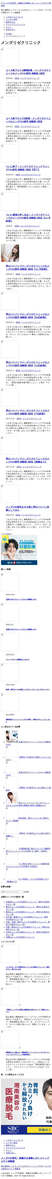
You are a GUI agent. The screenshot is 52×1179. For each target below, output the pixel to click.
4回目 (17, 226)
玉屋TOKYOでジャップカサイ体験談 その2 (21, 599)
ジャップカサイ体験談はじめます (17, 659)
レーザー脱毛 (11, 19)
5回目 (17, 78)
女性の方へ (10, 30)
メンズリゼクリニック (30, 78)
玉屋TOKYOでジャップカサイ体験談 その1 (21, 629)
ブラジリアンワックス (15, 25)
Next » (9, 534)
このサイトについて (14, 17)
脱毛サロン (10, 22)
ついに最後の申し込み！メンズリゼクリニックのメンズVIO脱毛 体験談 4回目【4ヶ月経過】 (28, 217)
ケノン (9, 27)
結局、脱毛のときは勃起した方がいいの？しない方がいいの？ (28, 689)
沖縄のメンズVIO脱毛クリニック (20, 937)
